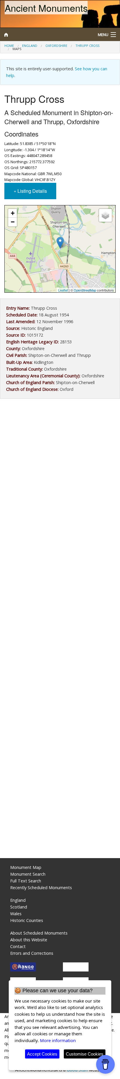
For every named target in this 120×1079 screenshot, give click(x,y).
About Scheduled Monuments (39, 933)
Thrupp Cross (87, 45)
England (29, 45)
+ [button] (13, 213)
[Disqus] (60, 617)
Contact (18, 946)
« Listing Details (30, 190)
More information (58, 1040)
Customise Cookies (84, 1053)
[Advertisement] (60, 470)
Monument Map (25, 867)
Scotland (18, 907)
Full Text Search (25, 881)
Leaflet (63, 290)
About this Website (28, 939)
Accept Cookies (42, 1053)
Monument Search (27, 874)
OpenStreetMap (85, 290)
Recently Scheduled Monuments (41, 887)
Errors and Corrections (31, 953)
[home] (45, 34)
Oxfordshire (56, 45)
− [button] (13, 222)
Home (9, 45)
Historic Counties (26, 920)
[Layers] (105, 215)
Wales (16, 913)
